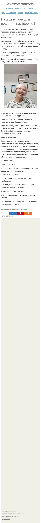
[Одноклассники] (28, 213)
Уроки (20, 12)
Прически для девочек (13, 209)
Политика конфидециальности (10, 516)
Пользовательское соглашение (16, 513)
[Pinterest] (20, 213)
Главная (9, 8)
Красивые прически (20, 4)
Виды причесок (9, 12)
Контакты (4, 513)
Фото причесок (31, 12)
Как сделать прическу (24, 8)
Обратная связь (6, 519)
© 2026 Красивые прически (9, 511)
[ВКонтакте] (13, 213)
